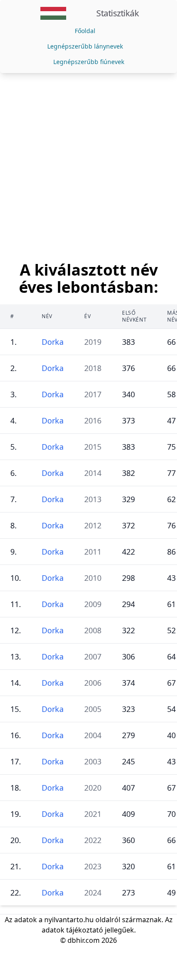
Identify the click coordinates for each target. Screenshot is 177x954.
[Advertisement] (88, 166)
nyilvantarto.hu (69, 919)
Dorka (53, 342)
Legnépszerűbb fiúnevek (88, 62)
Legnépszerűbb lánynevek (85, 46)
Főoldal (85, 31)
